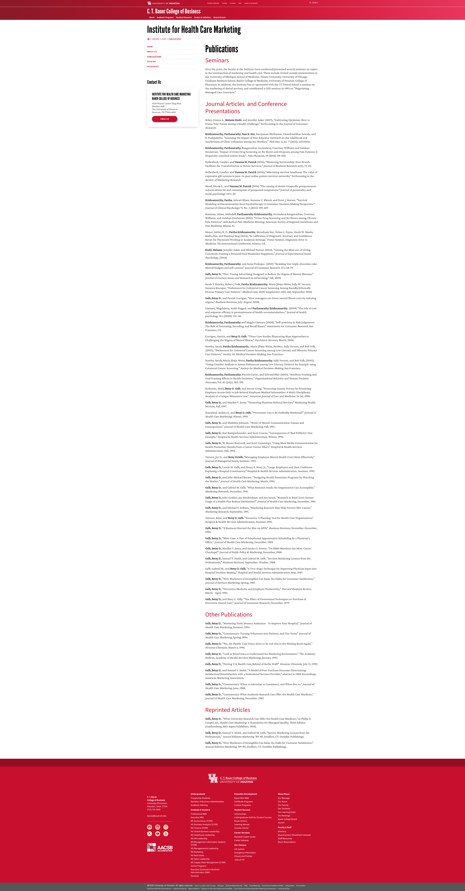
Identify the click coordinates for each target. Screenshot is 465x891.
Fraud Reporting (254, 886)
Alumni (281, 822)
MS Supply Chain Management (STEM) (208, 862)
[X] (149, 833)
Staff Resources (285, 838)
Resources (153, 66)
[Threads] (165, 833)
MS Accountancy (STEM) (202, 820)
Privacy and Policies (243, 856)
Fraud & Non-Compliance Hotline (272, 886)
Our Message (284, 798)
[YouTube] (157, 833)
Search (315, 3)
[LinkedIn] (157, 827)
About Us (152, 51)
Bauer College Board (287, 819)
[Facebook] (149, 827)
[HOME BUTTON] (148, 39)
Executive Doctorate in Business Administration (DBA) (205, 871)
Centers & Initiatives (202, 17)
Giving (224, 3)
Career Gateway (241, 840)
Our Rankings (284, 815)
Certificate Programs (243, 801)
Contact (232, 3)
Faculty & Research (184, 17)
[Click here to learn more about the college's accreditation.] (160, 847)
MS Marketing (197, 851)
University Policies (284, 888)
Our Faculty (283, 805)
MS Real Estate (197, 855)
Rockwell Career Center (245, 836)
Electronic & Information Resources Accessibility (216, 888)
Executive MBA (197, 817)
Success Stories (241, 828)
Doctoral (195, 875)
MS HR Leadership (199, 838)
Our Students (284, 808)
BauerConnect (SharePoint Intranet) (294, 835)
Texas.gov (220, 886)
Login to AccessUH (251, 3)
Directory (282, 831)
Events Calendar (213, 3)
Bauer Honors (240, 820)
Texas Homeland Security (234, 886)
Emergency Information (245, 852)
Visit (239, 3)
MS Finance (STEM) (199, 828)
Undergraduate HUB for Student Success (253, 817)
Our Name (282, 801)
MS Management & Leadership (204, 848)
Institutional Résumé (179, 888)
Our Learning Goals (286, 812)
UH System (239, 849)
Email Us (164, 119)
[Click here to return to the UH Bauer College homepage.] (232, 778)
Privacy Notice (300, 886)
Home (150, 46)
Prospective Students (200, 798)
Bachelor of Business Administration (207, 801)
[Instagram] (165, 827)
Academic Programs (165, 17)
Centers (155, 39)
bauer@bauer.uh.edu (156, 815)
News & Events (219, 17)
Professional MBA (199, 813)
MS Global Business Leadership (205, 831)
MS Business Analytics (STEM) (204, 824)
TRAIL (246, 886)
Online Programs (198, 866)
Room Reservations (287, 842)
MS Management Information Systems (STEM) (208, 843)
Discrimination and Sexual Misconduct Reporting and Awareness (255, 888)
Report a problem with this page (205, 886)
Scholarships (240, 813)
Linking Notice (289, 886)
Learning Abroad (241, 824)
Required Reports (193, 888)
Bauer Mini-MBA (241, 798)
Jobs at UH (239, 859)
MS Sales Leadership (200, 859)
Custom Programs (242, 805)
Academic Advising (199, 805)
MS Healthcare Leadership (203, 835)
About (151, 17)
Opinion (151, 61)
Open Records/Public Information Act (159, 888)
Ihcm (164, 39)
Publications (154, 56)
